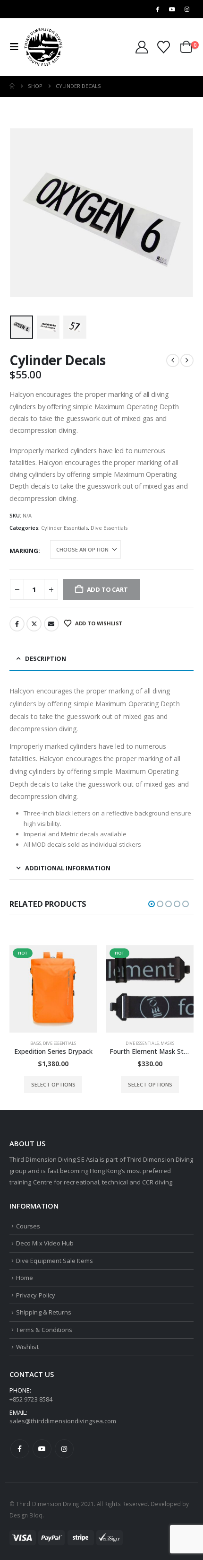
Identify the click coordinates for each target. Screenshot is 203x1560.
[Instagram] (187, 9)
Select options (53, 1084)
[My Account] (142, 47)
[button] (17, 47)
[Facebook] (157, 9)
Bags (35, 1043)
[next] (187, 360)
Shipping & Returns (43, 1312)
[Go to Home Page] (12, 86)
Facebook (17, 623)
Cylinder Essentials (64, 527)
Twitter (34, 623)
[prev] (172, 360)
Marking (23, 550)
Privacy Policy (35, 1295)
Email (51, 623)
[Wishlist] (163, 47)
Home (24, 1277)
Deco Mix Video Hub (45, 1243)
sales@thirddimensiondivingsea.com (62, 1421)
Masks (167, 1043)
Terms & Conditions (44, 1329)
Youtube (42, 1448)
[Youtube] (172, 9)
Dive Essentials (109, 527)
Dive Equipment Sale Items (54, 1260)
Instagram (64, 1448)
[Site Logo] (43, 47)
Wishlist (27, 1346)
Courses (28, 1226)
